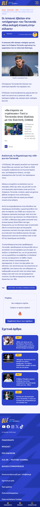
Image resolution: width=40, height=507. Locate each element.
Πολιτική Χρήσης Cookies (12, 499)
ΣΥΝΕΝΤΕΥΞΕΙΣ (32, 505)
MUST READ (11, 288)
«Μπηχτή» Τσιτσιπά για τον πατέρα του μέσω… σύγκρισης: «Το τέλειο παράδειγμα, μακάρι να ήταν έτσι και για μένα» (26, 363)
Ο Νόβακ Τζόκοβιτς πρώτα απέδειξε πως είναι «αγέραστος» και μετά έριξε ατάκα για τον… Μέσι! (26, 382)
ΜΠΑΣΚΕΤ (20, 505)
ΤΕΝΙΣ (17, 10)
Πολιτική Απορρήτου (10, 493)
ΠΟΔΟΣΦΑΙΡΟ (8, 505)
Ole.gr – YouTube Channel (15, 460)
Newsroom (9, 33)
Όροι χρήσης (7, 487)
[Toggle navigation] (37, 3)
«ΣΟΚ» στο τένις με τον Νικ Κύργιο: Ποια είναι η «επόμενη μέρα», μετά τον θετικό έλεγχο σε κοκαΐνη (25, 345)
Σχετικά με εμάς (8, 481)
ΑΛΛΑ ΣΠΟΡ (10, 10)
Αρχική (4, 10)
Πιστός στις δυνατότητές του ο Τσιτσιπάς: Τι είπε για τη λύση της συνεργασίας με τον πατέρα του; (26, 399)
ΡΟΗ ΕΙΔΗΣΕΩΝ (8, 453)
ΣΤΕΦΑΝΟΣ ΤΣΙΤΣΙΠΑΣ (28, 288)
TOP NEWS (19, 288)
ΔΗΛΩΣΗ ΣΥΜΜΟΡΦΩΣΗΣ (13, 466)
